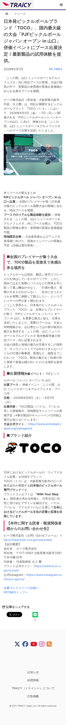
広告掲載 (33, 696)
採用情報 (33, 680)
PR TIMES (55, 69)
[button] (61, 4)
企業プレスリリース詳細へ (21, 588)
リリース (20, 13)
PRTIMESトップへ (16, 592)
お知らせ (33, 672)
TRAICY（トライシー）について (33, 688)
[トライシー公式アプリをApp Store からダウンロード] (35, 658)
